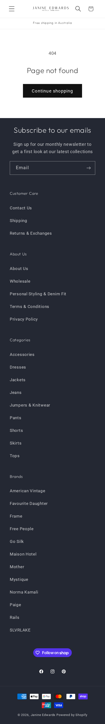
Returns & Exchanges (31, 233)
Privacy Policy (24, 319)
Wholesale (20, 281)
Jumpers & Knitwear (30, 405)
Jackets (18, 379)
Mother (17, 566)
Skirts (15, 443)
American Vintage (27, 490)
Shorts (16, 430)
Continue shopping (52, 90)
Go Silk (17, 541)
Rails (15, 617)
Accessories (22, 354)
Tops (15, 455)
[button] (11, 8)
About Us (19, 268)
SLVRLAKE (20, 630)
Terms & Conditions (29, 306)
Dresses (18, 367)
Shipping (18, 220)
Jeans (16, 392)
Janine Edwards (43, 715)
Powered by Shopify (71, 715)
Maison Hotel (23, 554)
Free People (22, 528)
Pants (15, 417)
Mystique (19, 579)
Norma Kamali (24, 592)
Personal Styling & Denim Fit (38, 293)
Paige (15, 604)
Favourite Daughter (29, 503)
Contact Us (21, 207)
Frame (16, 516)
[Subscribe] (88, 168)
